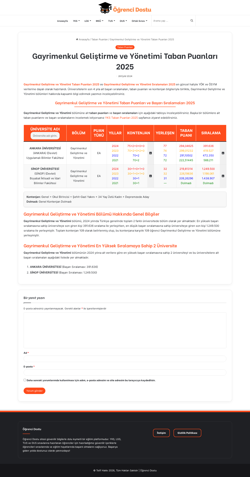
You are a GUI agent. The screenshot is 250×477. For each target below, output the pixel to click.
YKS (75, 20)
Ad (26, 352)
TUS (110, 20)
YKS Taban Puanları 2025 (121, 117)
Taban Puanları (99, 39)
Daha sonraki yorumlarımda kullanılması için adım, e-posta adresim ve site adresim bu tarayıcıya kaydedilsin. (91, 380)
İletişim (161, 432)
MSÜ (98, 20)
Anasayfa (62, 20)
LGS (87, 20)
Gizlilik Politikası (187, 432)
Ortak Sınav (138, 20)
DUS (122, 20)
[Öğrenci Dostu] (125, 8)
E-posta (29, 366)
